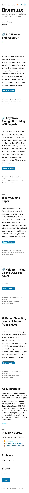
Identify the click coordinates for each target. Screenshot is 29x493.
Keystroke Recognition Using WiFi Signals (13, 121)
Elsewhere (6, 101)
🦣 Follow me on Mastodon (14, 446)
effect (5, 301)
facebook (15, 252)
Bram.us (12, 10)
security (18, 180)
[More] (25, 5)
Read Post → (8, 90)
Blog (3, 5)
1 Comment (7, 103)
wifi (22, 180)
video (23, 252)
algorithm (6, 375)
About (13, 5)
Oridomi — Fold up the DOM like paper (13, 273)
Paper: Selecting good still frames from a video (14, 321)
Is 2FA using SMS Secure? (11, 36)
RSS (19, 5)
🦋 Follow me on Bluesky (13, 443)
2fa (14, 101)
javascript (10, 301)
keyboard (6, 180)
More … (4, 423)
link (16, 101)
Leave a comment (8, 182)
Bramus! (6, 99)
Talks (8, 5)
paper (19, 101)
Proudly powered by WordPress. (15, 488)
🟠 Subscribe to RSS (11, 441)
